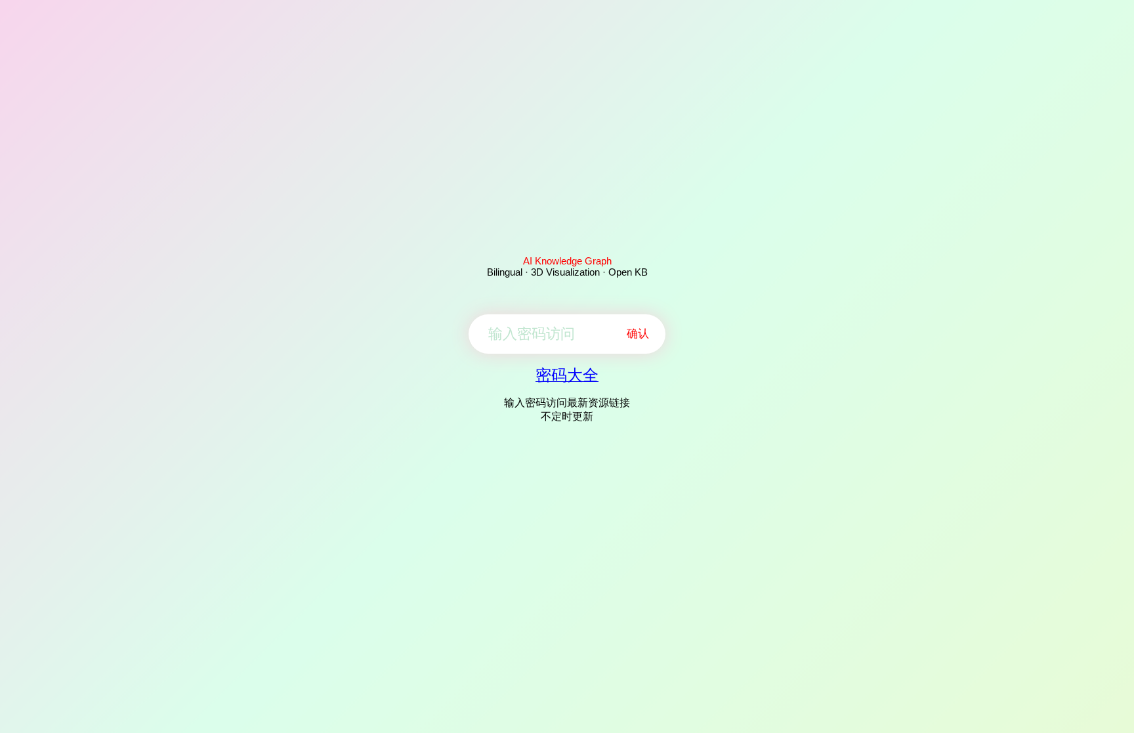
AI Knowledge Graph (567, 260)
